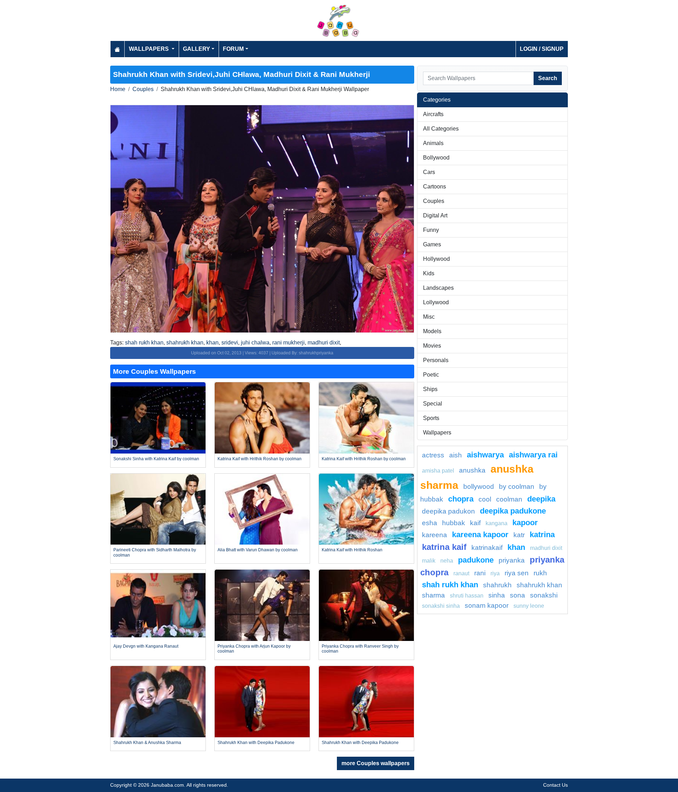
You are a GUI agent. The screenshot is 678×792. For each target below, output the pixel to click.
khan (212, 343)
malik (428, 561)
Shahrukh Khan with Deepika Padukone (256, 742)
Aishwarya (485, 454)
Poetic (431, 375)
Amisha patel (438, 471)
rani (480, 573)
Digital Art (435, 215)
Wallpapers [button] (149, 49)
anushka (472, 470)
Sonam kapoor (487, 605)
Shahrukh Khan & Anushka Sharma (147, 742)
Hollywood (436, 259)
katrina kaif (444, 547)
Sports (431, 418)
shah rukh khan (144, 343)
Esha (429, 523)
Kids (428, 273)
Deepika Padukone (513, 510)
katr (519, 535)
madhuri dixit (324, 343)
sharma (433, 595)
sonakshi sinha (441, 606)
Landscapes (438, 288)
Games (432, 244)
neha (446, 561)
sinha (496, 595)
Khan (516, 547)
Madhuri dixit (546, 548)
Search (547, 78)
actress (433, 455)
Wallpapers (437, 433)
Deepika (541, 498)
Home (117, 89)
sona (517, 595)
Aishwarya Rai (533, 454)
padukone (476, 560)
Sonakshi (544, 595)
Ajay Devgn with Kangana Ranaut (145, 646)
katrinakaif (486, 547)
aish (455, 455)
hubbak (453, 523)
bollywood (478, 486)
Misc (429, 317)
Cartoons (434, 187)
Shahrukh (497, 585)
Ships (430, 389)
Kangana (496, 523)
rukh (540, 573)
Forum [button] (233, 49)
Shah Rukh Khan (450, 584)
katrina (542, 534)
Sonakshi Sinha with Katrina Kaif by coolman (156, 458)
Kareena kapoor (480, 534)
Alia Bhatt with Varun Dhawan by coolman (258, 549)
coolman (509, 499)
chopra (461, 498)
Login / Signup (542, 49)
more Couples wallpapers (375, 763)
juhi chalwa (255, 343)
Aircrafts (433, 114)
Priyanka (512, 560)
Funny (431, 230)
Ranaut (461, 573)
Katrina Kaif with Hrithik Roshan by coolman (260, 458)
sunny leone (528, 606)
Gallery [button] (196, 49)
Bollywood (436, 158)
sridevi (229, 343)
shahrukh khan (184, 343)
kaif (475, 523)
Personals (435, 360)
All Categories (441, 129)
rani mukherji (288, 343)
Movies (432, 346)
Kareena (434, 535)
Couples (143, 89)
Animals (433, 143)
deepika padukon (448, 511)
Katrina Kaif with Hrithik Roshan (352, 549)
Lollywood (436, 302)
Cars (429, 172)
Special (432, 404)
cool (484, 499)
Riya (495, 573)
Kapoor (525, 522)
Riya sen (517, 573)
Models (432, 331)
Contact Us (555, 785)
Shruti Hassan (466, 596)
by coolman (516, 486)
